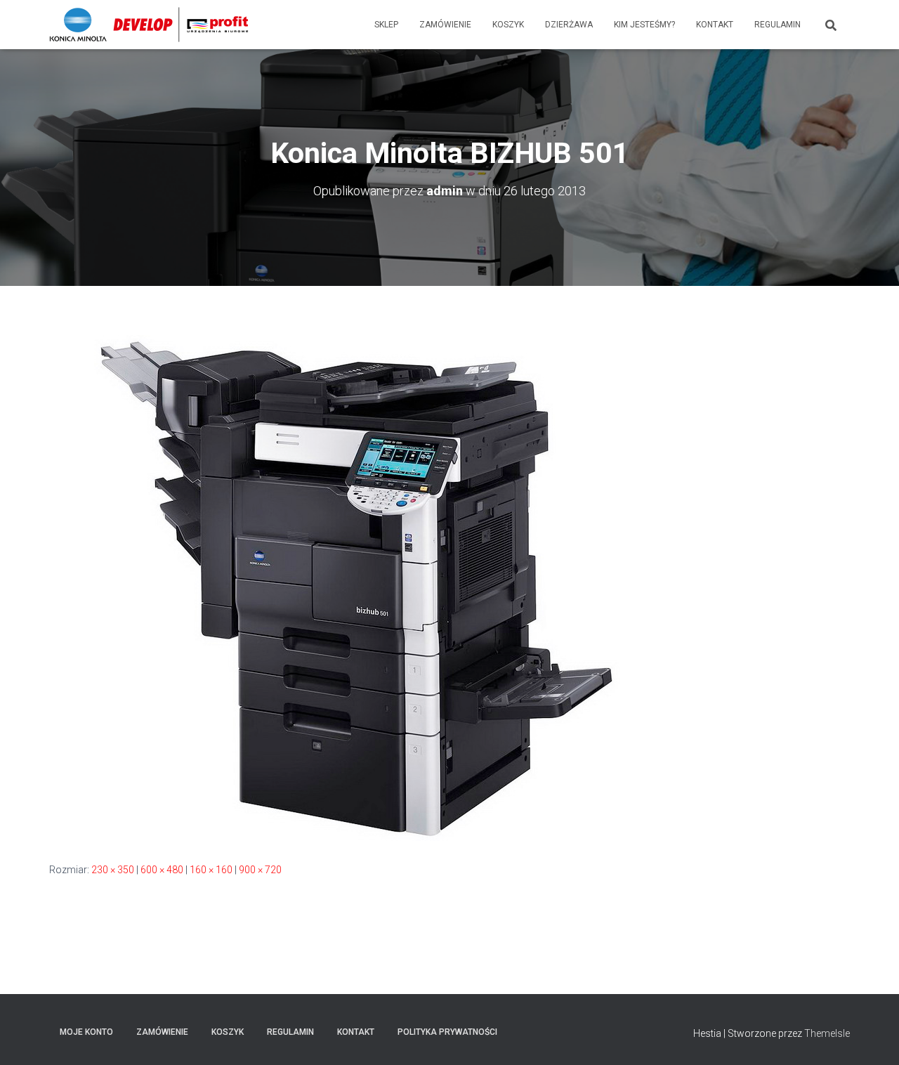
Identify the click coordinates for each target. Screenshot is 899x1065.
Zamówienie (445, 25)
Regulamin (777, 25)
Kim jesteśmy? (644, 25)
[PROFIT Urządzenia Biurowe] (149, 24)
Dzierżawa (569, 25)
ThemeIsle (827, 1033)
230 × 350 (112, 869)
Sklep (386, 25)
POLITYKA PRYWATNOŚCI (447, 1032)
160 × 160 (211, 869)
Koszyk (508, 25)
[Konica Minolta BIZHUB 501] (365, 586)
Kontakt (714, 25)
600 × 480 (161, 869)
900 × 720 (260, 869)
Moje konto (86, 1032)
